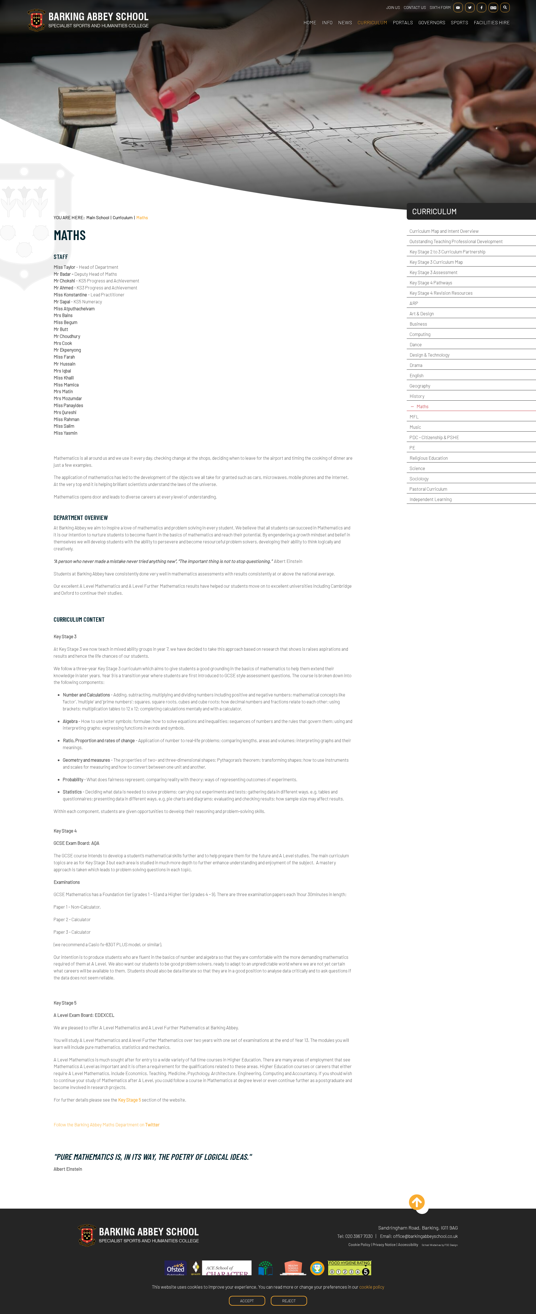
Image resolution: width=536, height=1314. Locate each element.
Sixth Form (440, 7)
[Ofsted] (175, 1272)
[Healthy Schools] (293, 1272)
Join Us (393, 7)
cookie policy (371, 1286)
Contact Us (415, 7)
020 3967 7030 (359, 1236)
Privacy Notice (384, 1244)
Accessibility (408, 1244)
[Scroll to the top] (422, 1207)
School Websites (431, 1245)
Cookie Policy (359, 1244)
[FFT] (317, 1272)
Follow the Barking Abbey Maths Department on (107, 1124)
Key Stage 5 (129, 1099)
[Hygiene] (349, 1272)
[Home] (88, 30)
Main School (97, 217)
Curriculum (123, 217)
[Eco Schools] (265, 1272)
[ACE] (220, 1272)
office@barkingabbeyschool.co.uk (425, 1236)
